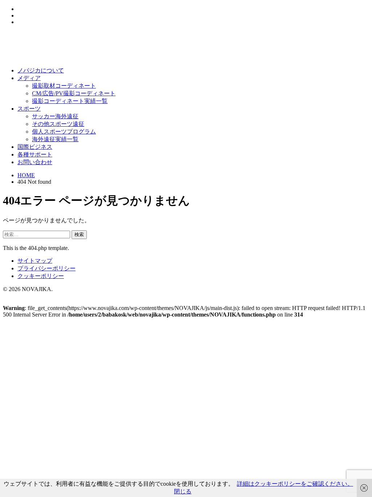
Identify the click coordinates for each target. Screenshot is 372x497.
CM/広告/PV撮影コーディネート (74, 93)
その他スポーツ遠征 (58, 124)
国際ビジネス (34, 147)
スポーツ (29, 109)
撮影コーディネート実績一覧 (70, 101)
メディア (29, 78)
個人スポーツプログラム (64, 131)
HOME (26, 175)
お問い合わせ (34, 162)
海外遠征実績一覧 (55, 139)
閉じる (182, 491)
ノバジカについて (40, 70)
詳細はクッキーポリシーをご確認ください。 (295, 484)
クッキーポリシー (40, 276)
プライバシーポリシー (46, 268)
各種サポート (34, 154)
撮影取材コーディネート (64, 86)
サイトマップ (34, 261)
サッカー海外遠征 (55, 116)
